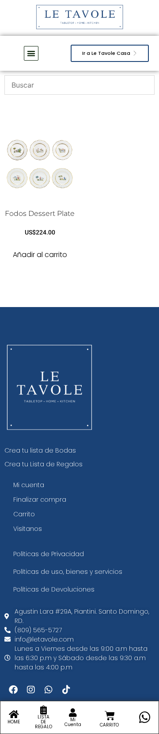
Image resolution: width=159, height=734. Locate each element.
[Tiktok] (66, 690)
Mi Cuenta (72, 722)
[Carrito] (110, 715)
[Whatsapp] (48, 690)
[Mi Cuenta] (72, 712)
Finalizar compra (39, 499)
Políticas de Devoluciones (54, 589)
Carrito (24, 514)
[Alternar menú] (31, 53)
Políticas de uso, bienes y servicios (67, 571)
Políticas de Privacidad (48, 554)
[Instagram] (31, 690)
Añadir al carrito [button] (40, 255)
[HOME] (13, 714)
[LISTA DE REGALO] (43, 710)
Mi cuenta (28, 484)
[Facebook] (13, 690)
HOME (14, 722)
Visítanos (27, 528)
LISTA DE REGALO (43, 722)
